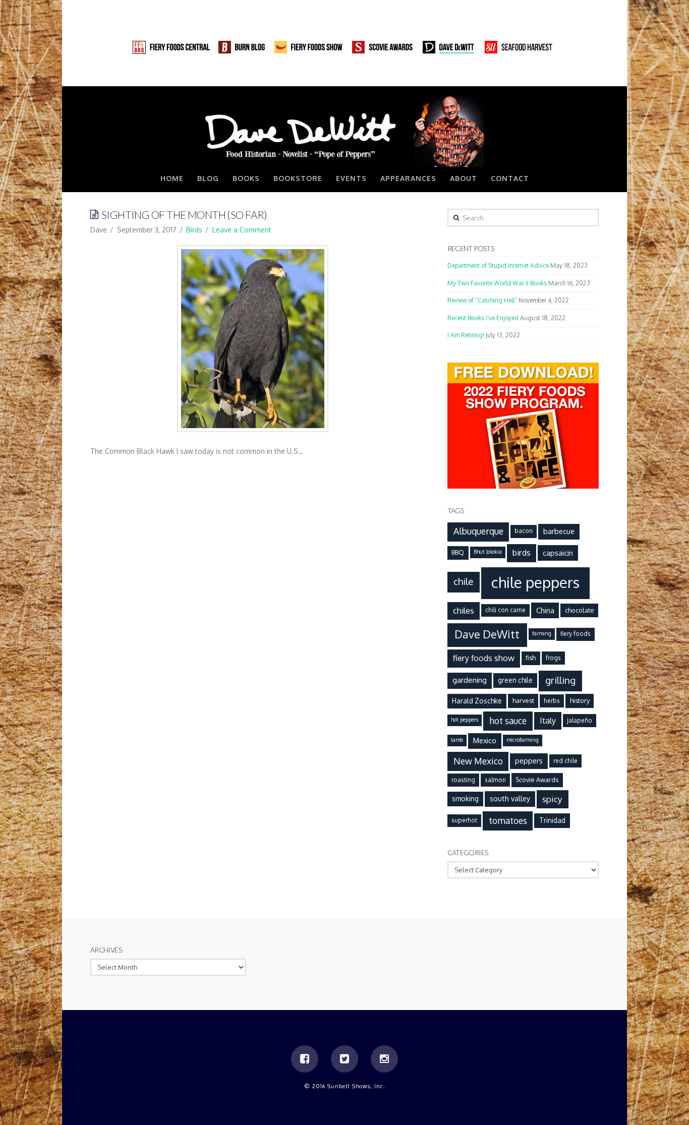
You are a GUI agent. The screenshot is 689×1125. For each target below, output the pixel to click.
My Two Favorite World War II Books (497, 283)
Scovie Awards (536, 780)
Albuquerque (478, 531)
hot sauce (508, 720)
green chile (515, 680)
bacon (523, 531)
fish (531, 658)
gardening (469, 680)
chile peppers (535, 582)
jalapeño (579, 720)
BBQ (457, 552)
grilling (560, 680)
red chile (565, 760)
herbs (552, 700)
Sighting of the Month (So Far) (184, 214)
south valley (510, 798)
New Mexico (478, 760)
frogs (553, 658)
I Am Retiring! (465, 335)
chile (463, 581)
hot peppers (464, 719)
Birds (194, 229)
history (580, 700)
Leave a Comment (241, 229)
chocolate (579, 610)
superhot (464, 820)
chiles (463, 610)
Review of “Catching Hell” (482, 300)
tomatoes (508, 820)
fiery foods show (483, 658)
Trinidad (552, 820)
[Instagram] (591, 76)
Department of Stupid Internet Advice (498, 265)
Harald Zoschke (477, 700)
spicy (552, 798)
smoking (465, 798)
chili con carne (505, 610)
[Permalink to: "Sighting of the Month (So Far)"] (252, 338)
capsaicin (558, 552)
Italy (548, 720)
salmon (495, 780)
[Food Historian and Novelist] (344, 130)
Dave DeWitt (487, 634)
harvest (523, 700)
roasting (463, 780)
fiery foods (575, 633)
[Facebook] (552, 76)
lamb (457, 739)
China (545, 610)
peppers (529, 760)
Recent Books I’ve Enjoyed (483, 318)
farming (541, 633)
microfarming (522, 739)
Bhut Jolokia (488, 551)
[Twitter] (571, 76)
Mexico (484, 740)
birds (521, 552)
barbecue (559, 531)
